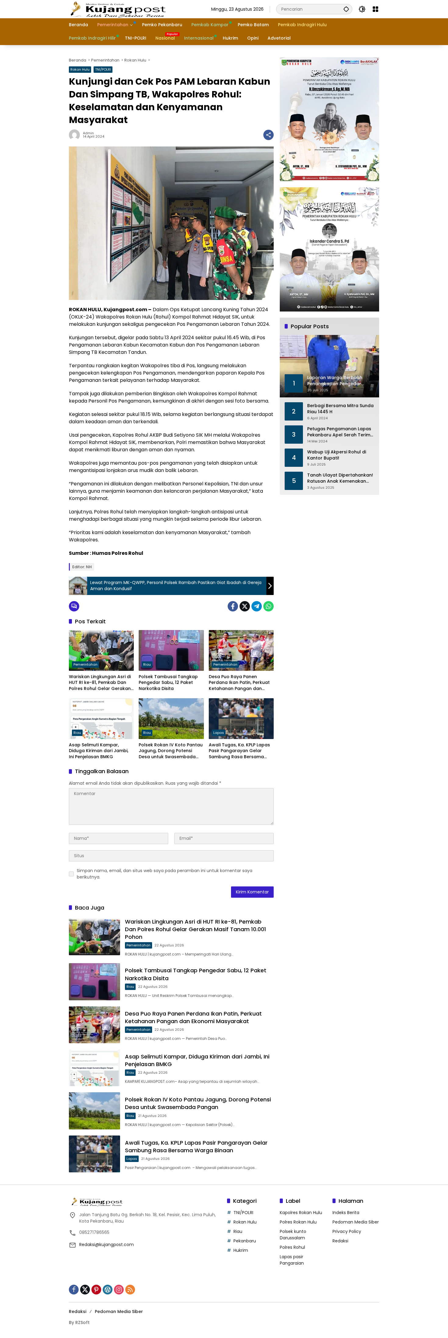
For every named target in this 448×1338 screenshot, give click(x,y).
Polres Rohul (292, 1247)
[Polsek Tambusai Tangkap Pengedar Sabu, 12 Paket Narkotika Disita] (171, 650)
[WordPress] (107, 1289)
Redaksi (340, 1241)
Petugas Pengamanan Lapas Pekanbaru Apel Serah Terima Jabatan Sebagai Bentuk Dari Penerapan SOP (340, 432)
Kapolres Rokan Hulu (301, 1212)
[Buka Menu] (375, 9)
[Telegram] (256, 606)
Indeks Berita (345, 1212)
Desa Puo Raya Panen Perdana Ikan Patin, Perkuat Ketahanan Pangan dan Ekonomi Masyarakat (239, 683)
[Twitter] (245, 606)
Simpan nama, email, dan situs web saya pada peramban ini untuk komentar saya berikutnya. (164, 874)
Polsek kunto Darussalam (293, 1234)
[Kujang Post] (118, 9)
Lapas (218, 732)
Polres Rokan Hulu (298, 1222)
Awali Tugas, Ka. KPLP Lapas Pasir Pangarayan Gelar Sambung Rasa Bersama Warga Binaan (239, 751)
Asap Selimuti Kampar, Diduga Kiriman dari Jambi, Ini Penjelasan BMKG (98, 751)
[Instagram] (119, 1289)
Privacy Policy (346, 1231)
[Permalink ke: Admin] (76, 134)
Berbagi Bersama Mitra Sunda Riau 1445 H (340, 409)
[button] (346, 9)
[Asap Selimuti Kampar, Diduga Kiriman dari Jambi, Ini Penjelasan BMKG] (101, 718)
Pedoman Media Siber (355, 1222)
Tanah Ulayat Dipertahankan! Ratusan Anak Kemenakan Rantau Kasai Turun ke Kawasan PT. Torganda (340, 478)
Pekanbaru (244, 1241)
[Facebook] (233, 606)
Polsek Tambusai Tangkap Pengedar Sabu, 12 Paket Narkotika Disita (168, 683)
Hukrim (240, 1250)
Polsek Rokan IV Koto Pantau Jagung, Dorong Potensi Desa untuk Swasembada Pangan (171, 751)
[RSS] (130, 1289)
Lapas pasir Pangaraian (292, 1260)
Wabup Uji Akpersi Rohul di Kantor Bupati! (336, 455)
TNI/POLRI (103, 69)
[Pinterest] (96, 1289)
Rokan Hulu (80, 69)
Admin (88, 133)
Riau (147, 664)
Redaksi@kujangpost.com (106, 1244)
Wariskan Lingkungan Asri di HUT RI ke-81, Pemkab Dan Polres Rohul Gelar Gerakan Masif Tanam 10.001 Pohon (100, 683)
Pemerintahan (85, 664)
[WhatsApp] (268, 606)
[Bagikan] (268, 135)
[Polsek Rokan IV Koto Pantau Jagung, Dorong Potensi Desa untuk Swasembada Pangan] (171, 718)
